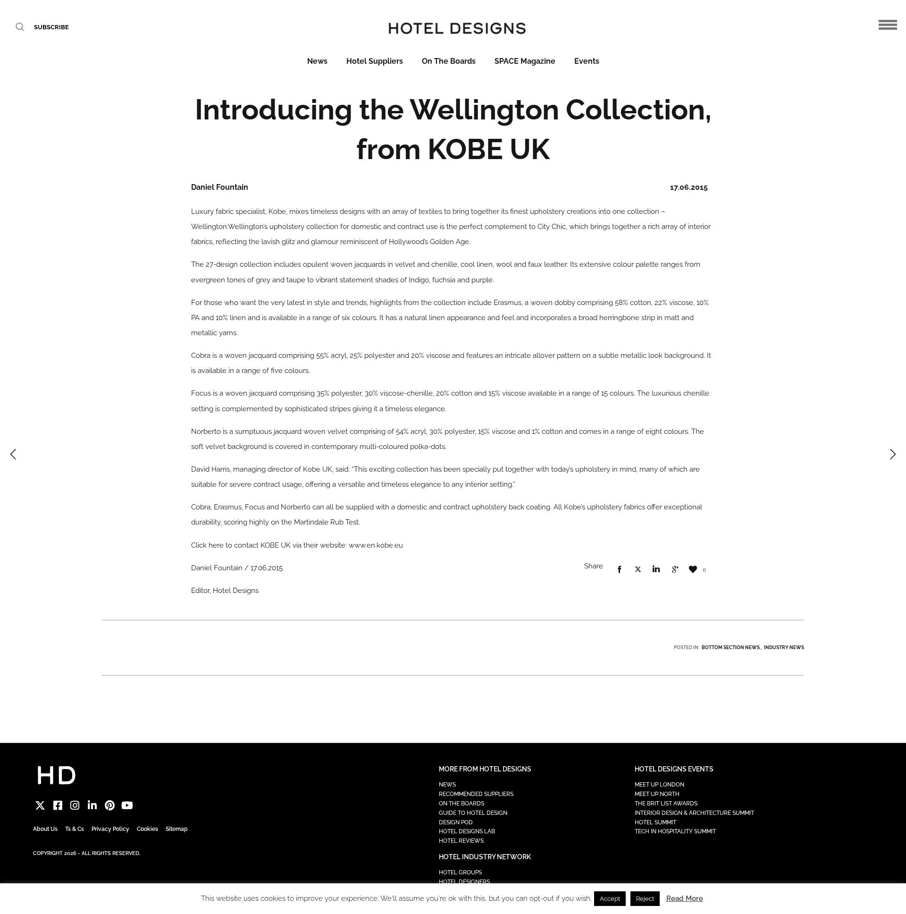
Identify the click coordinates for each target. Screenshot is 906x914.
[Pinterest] (109, 805)
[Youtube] (127, 805)
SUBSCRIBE (51, 27)
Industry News (784, 647)
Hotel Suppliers (374, 61)
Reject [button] (645, 898)
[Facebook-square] (57, 805)
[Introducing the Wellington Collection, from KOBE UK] (619, 570)
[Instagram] (75, 805)
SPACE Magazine (525, 61)
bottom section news (731, 647)
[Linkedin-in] (92, 805)
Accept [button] (610, 898)
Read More (684, 898)
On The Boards (449, 61)
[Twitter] (40, 805)
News (317, 61)
